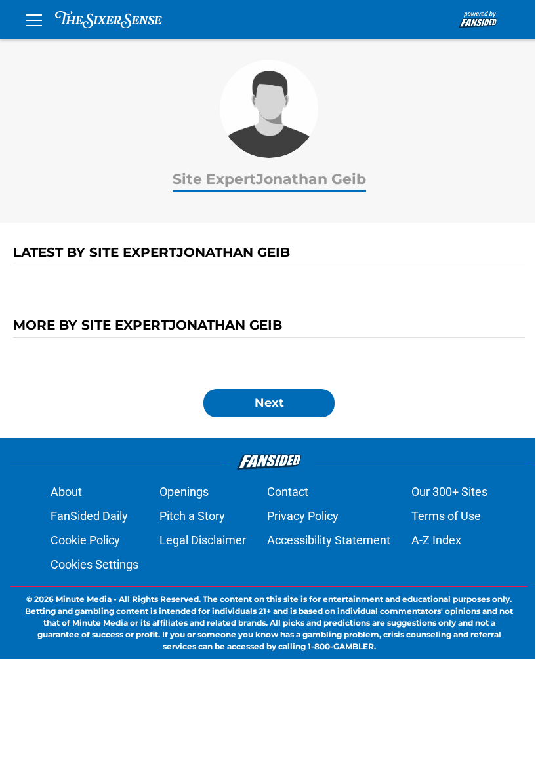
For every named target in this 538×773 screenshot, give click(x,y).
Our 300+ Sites (449, 492)
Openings (184, 492)
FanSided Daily (89, 516)
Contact (287, 492)
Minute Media (84, 599)
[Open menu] (34, 20)
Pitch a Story (192, 516)
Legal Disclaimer (202, 540)
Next (269, 403)
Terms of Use (446, 516)
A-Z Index (436, 540)
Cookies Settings (94, 564)
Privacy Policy (303, 516)
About (66, 492)
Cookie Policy (85, 540)
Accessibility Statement (328, 540)
